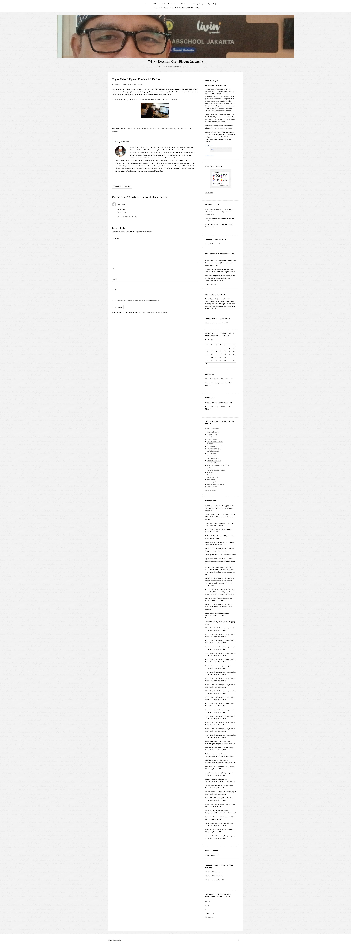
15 (225, 354)
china (158, 128)
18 (207, 357)
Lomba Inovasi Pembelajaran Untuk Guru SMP (219, 224)
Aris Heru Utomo (212, 439)
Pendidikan (154, 4)
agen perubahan (151, 128)
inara (206, 622)
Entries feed (208, 909)
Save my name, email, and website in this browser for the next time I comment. (137, 301)
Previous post (117, 186)
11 (207, 354)
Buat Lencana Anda (209, 155)
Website (114, 290)
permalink (115, 131)
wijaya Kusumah (210, 559)
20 (216, 357)
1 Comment (116, 84)
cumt (162, 128)
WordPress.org (209, 917)
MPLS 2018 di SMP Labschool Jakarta (224, 555)
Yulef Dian (210, 437)
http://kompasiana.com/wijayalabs (221, 110)
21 (220, 357)
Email (114, 279)
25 (207, 361)
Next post (127, 186)
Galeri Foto (184, 4)
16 (229, 354)
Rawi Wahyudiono (212, 482)
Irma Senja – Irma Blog (214, 460)
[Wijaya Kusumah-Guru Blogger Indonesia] (175, 36)
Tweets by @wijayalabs (212, 428)
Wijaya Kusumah (138, 84)
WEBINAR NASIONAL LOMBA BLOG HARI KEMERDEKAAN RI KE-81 (220, 561)
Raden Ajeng (211, 479)
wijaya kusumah (140, 4)
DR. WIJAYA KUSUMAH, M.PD (215, 542)
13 (216, 354)
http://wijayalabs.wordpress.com (223, 128)
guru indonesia (168, 128)
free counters (209, 192)
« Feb (206, 364)
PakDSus (208, 766)
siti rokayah (208, 514)
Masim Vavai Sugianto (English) (216, 470)
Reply (135, 216)
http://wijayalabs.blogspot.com (214, 872)
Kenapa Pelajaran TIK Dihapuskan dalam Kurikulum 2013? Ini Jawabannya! (217, 615)
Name (114, 268)
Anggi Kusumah (212, 434)
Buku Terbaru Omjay (169, 4)
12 (212, 354)
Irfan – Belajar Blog (213, 458)
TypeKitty (208, 555)
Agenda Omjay (212, 4)
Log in (207, 905)
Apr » (211, 364)
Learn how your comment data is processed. (153, 312)
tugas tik (180, 128)
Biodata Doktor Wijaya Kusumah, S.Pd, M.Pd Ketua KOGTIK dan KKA (176, 8)
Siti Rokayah (209, 823)
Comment (115, 238)
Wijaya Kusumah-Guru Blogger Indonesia (175, 61)
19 (212, 357)
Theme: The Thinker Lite (115, 940)
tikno (206, 598)
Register (207, 901)
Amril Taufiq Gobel (212, 432)
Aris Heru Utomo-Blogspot (215, 441)
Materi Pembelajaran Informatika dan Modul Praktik (220, 218)
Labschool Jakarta (210, 491)
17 (234, 354)
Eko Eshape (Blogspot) (213, 449)
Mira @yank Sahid (212, 477)
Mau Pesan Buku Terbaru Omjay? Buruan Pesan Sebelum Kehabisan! (219, 606)
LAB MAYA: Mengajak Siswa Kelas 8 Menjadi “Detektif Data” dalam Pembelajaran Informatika (220, 508)
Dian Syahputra (209, 613)
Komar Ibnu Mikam (213, 463)
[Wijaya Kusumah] (220, 149)
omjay (175, 128)
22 (225, 357)
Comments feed (209, 913)
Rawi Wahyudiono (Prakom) (215, 484)
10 (234, 351)
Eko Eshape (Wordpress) (214, 446)
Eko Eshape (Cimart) (213, 451)
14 (220, 354)
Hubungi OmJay (198, 4)
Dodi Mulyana (211, 444)
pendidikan (130, 128)
